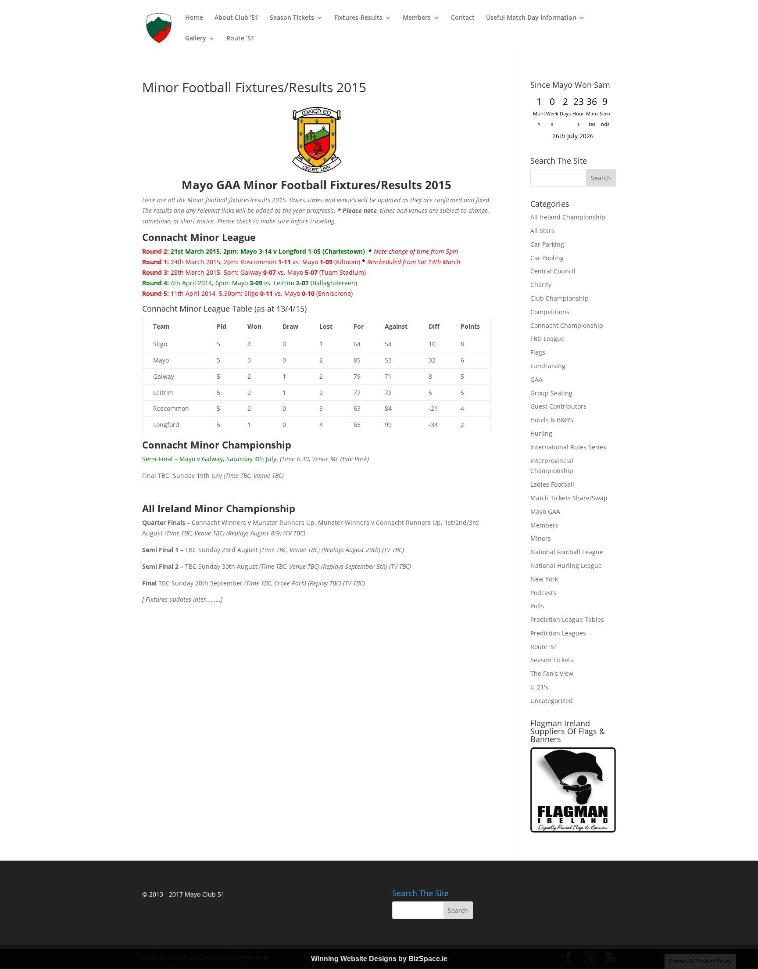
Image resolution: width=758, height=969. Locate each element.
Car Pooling (547, 258)
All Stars (542, 230)
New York (544, 579)
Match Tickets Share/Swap (569, 498)
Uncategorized (551, 700)
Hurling (541, 433)
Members (417, 18)
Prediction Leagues (558, 633)
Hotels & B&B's (551, 420)
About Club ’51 (236, 18)
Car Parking (547, 244)
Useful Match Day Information (531, 18)
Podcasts (543, 593)
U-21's (539, 687)
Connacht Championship (566, 325)
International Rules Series (568, 447)
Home (194, 18)
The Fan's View (551, 673)
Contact (463, 18)
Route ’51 (240, 38)
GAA (536, 379)
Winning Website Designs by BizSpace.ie (379, 958)
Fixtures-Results (358, 18)
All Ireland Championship (567, 217)
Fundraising (547, 366)
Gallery (195, 38)
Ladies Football (552, 484)
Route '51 (544, 646)
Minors (540, 538)
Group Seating (551, 393)
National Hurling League (566, 565)
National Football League (566, 552)
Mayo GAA (545, 511)
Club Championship (559, 298)
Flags (537, 352)
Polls (537, 606)
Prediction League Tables (567, 619)
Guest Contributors (558, 406)
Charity (540, 284)
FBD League (547, 338)
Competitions (549, 312)
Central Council (553, 271)
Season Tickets (292, 18)
